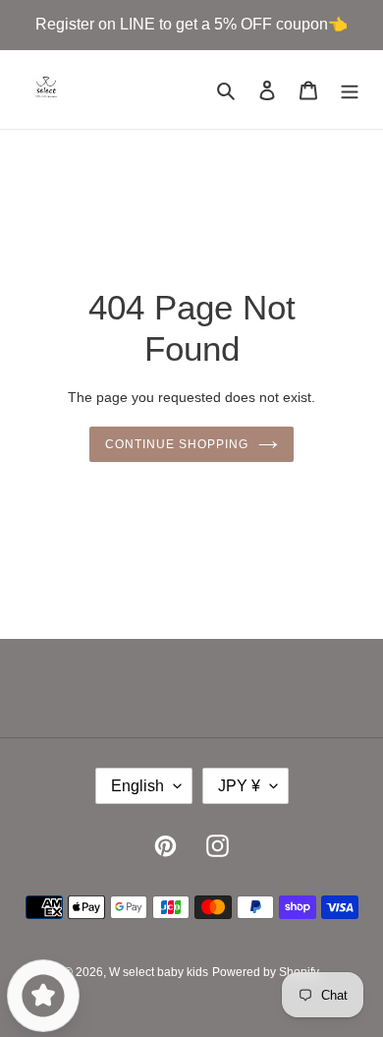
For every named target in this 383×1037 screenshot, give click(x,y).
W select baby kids (158, 972)
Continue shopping (176, 444)
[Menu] (349, 90)
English (137, 786)
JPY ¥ (239, 786)
